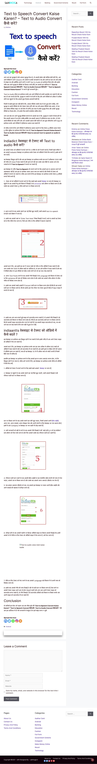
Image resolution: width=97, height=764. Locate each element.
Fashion (75, 92)
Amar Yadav (76, 148)
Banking (47, 3)
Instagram (75, 102)
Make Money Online (79, 105)
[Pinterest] (51, 761)
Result (74, 3)
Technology (28, 3)
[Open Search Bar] (90, 3)
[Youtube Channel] (54, 761)
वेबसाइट (44, 181)
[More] (20, 72)
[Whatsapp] (13, 72)
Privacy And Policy (11, 725)
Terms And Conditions (12, 728)
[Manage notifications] (92, 759)
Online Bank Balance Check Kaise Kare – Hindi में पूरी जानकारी (82, 142)
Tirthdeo (75, 158)
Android (38, 3)
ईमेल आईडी (55, 421)
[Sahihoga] (11, 3)
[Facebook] (5, 72)
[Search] (90, 13)
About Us (7, 718)
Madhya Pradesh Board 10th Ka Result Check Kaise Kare (82, 51)
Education (75, 89)
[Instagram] (16, 72)
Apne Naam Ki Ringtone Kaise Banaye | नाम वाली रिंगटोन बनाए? (82, 160)
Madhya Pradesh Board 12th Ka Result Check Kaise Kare (82, 59)
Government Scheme (61, 3)
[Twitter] (9, 72)
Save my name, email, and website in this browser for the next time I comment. (32, 692)
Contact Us (8, 722)
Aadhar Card (76, 79)
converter (37, 184)
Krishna (74, 129)
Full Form (83, 3)
